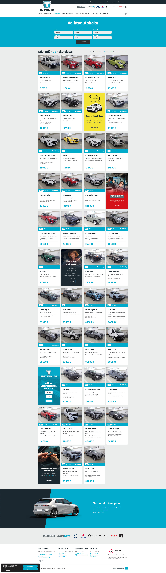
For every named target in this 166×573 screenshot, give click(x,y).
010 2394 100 (63, 553)
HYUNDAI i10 (112, 78)
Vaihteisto (96, 35)
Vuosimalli (116, 52)
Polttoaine (57, 35)
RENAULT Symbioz (91, 310)
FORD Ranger (89, 271)
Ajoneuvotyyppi (78, 29)
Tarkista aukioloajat (112, 1)
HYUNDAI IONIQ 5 (113, 429)
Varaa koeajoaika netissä (100, 510)
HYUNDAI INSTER (90, 233)
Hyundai (49, 392)
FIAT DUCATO (112, 350)
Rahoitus (77, 14)
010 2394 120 (80, 553)
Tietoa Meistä (94, 14)
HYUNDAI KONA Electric (92, 389)
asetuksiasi (8, 570)
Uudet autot (47, 14)
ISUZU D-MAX (89, 469)
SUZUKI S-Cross (68, 350)
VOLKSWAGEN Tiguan (115, 116)
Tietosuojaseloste (60, 568)
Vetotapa (76, 35)
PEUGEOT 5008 (67, 116)
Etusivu (40, 14)
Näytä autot (83, 42)
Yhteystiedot (103, 14)
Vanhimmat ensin (98, 52)
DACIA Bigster (89, 350)
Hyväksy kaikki (30, 566)
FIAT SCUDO (66, 389)
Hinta (105, 52)
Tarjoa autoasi (49, 480)
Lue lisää (72, 281)
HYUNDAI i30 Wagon (91, 155)
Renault (49, 401)
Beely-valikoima (94, 127)
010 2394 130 (95, 553)
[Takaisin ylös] (126, 568)
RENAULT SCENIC (90, 429)
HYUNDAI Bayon (45, 116)
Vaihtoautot (56, 14)
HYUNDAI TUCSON (113, 271)
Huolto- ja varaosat (67, 14)
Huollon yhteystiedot (82, 555)
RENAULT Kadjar (45, 195)
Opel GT (65, 155)
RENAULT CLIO (44, 271)
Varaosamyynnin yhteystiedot (95, 555)
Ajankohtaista (85, 14)
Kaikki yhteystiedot (123, 1)
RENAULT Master (45, 78)
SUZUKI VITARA (113, 233)
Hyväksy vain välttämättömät (30, 569)
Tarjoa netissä (49, 475)
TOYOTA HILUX (112, 155)
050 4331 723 (47, 477)
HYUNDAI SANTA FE (69, 469)
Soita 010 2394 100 (98, 512)
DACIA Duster (67, 195)
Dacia (49, 397)
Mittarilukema (124, 52)
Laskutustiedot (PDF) (45, 557)
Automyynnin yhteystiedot (62, 555)
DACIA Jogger (44, 310)
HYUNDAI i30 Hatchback (92, 78)
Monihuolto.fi (117, 205)
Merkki (56, 29)
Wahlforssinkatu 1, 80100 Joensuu (99, 1)
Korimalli (95, 29)
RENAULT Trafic (113, 389)
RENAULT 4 (111, 310)
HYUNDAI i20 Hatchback (70, 78)
